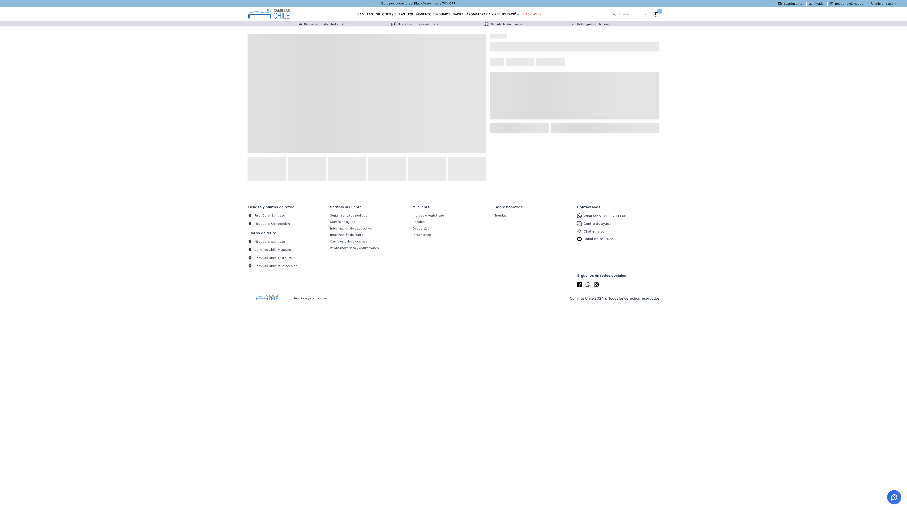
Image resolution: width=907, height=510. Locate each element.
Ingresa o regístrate (428, 215)
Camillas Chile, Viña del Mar (275, 266)
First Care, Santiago (269, 215)
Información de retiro (346, 235)
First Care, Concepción (272, 224)
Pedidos (418, 222)
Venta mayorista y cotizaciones (354, 248)
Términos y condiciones (310, 298)
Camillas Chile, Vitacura (272, 250)
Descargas (420, 228)
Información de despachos (351, 228)
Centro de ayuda (342, 222)
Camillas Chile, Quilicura (273, 258)
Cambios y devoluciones (349, 241)
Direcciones (421, 235)
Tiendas (501, 215)
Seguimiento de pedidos (348, 215)
